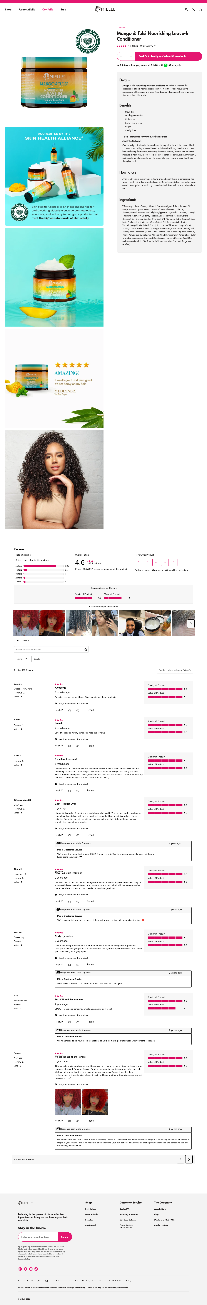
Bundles (89, 1219)
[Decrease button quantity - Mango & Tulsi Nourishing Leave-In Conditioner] (120, 56)
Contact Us (125, 1208)
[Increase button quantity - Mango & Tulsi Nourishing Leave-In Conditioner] (131, 56)
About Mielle (160, 1208)
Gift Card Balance (128, 1219)
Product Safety (161, 1225)
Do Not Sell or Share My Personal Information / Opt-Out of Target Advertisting (51, 1287)
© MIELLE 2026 (24, 1299)
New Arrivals (91, 1214)
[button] (200, 9)
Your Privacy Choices (36, 1281)
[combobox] (177, 670)
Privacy (21, 1281)
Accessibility (74, 1281)
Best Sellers (90, 1208)
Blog (156, 1214)
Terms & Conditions (59, 1281)
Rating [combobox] (19, 659)
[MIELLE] (29, 1205)
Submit (66, 1238)
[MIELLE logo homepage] (106, 9)
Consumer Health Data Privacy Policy (115, 1281)
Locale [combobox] (37, 659)
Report (90, 710)
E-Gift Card (90, 1225)
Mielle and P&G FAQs (164, 1219)
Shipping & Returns (129, 1214)
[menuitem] (21, 1280)
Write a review (147, 46)
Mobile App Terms (89, 1281)
